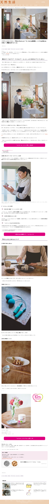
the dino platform (25, 502)
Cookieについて (41, 500)
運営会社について (24, 500)
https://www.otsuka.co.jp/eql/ (7, 458)
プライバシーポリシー (35, 500)
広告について (7, 500)
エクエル (7, 53)
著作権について (12, 500)
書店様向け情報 (18, 500)
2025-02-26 (3, 472)
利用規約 (29, 500)
